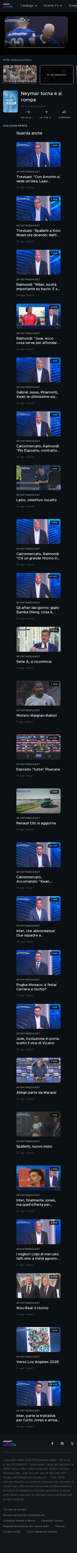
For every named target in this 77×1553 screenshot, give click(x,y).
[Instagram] (62, 1443)
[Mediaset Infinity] (8, 5)
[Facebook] (52, 1443)
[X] (72, 1443)
